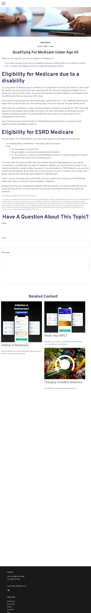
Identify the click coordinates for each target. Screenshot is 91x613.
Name (4, 223)
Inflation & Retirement (14, 345)
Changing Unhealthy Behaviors (63, 382)
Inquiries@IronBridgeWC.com (16, 586)
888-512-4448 (19, 577)
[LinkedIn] (8, 590)
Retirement (11, 601)
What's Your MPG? (55, 336)
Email (4, 238)
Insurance (10, 610)
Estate (9, 607)
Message (6, 252)
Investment (11, 604)
